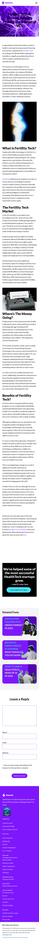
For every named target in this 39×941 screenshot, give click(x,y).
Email (4, 743)
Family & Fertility (7, 869)
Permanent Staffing (8, 826)
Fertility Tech (28, 51)
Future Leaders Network (10, 829)
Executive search (7, 823)
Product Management (9, 847)
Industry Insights (7, 916)
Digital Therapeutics (8, 866)
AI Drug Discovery (8, 892)
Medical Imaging (7, 905)
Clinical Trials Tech (8, 899)
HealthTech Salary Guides (10, 913)
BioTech (4, 896)
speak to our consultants (18, 529)
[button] (36, 3)
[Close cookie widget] (37, 925)
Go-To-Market (6, 851)
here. (25, 535)
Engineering (6, 841)
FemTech (5, 179)
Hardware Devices (8, 879)
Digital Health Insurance (9, 886)
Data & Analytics (7, 838)
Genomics (5, 902)
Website (5, 753)
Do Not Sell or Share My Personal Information (15, 937)
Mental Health (6, 860)
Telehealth (5, 872)
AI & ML (4, 844)
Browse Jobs (6, 919)
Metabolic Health (7, 863)
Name (5, 732)
